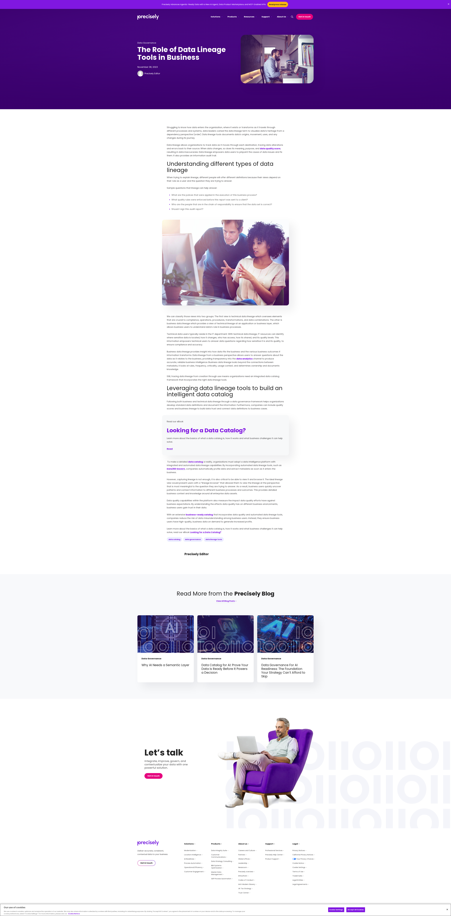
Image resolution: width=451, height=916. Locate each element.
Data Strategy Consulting (221, 861)
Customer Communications (218, 856)
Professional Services (273, 850)
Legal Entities (297, 880)
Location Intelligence (192, 855)
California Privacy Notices (302, 855)
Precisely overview (245, 871)
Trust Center (243, 893)
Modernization (190, 850)
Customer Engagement (194, 871)
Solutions (215, 16)
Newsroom (242, 867)
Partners (241, 855)
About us (242, 843)
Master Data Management (216, 873)
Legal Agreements (299, 884)
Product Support (272, 859)
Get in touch (304, 16)
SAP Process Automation (221, 878)
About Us (281, 16)
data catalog (195, 461)
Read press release (277, 4)
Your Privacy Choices (305, 859)
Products (232, 16)
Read (170, 448)
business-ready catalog (199, 514)
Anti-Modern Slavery (246, 884)
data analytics (244, 358)
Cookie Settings (298, 867)
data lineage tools (214, 539)
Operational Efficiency (193, 867)
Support (266, 16)
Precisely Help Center (274, 855)
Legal (295, 843)
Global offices (244, 859)
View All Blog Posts (225, 601)
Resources (249, 16)
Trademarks (297, 876)
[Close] (447, 909)
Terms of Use (297, 871)
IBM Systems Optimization (216, 866)
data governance (193, 539)
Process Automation (192, 863)
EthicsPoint (242, 876)
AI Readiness (189, 859)
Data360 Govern (176, 468)
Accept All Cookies (356, 910)
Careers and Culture (246, 850)
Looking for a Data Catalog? (206, 430)
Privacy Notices (298, 850)
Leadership (242, 863)
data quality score (270, 148)
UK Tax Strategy (244, 888)
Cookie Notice (298, 863)
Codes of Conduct (246, 880)
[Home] (148, 17)
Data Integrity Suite (219, 850)
